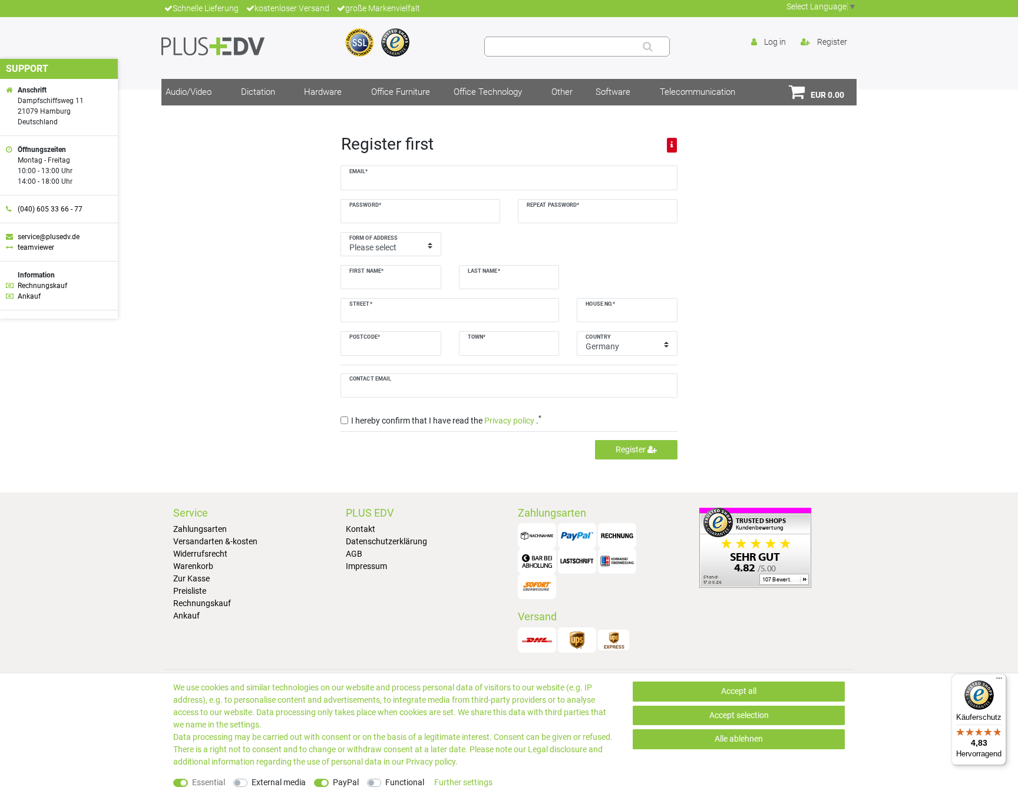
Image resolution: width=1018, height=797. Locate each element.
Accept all (738, 691)
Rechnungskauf (202, 603)
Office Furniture (400, 92)
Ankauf (186, 615)
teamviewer (36, 247)
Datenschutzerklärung (386, 541)
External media (279, 782)
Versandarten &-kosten (215, 541)
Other (562, 92)
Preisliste (189, 591)
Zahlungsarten (200, 529)
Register (631, 449)
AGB (354, 553)
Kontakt (360, 529)
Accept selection (739, 715)
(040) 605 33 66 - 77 (50, 209)
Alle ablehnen (739, 738)
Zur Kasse (191, 578)
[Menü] (999, 681)
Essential (208, 782)
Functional (404, 782)
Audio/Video (188, 92)
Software (613, 92)
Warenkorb (193, 566)
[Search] (648, 46)
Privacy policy (430, 761)
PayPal (346, 782)
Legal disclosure (557, 749)
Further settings (463, 782)
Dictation (258, 92)
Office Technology (488, 92)
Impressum (366, 566)
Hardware (323, 92)
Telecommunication (697, 92)
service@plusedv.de (49, 237)
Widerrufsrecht (200, 553)
